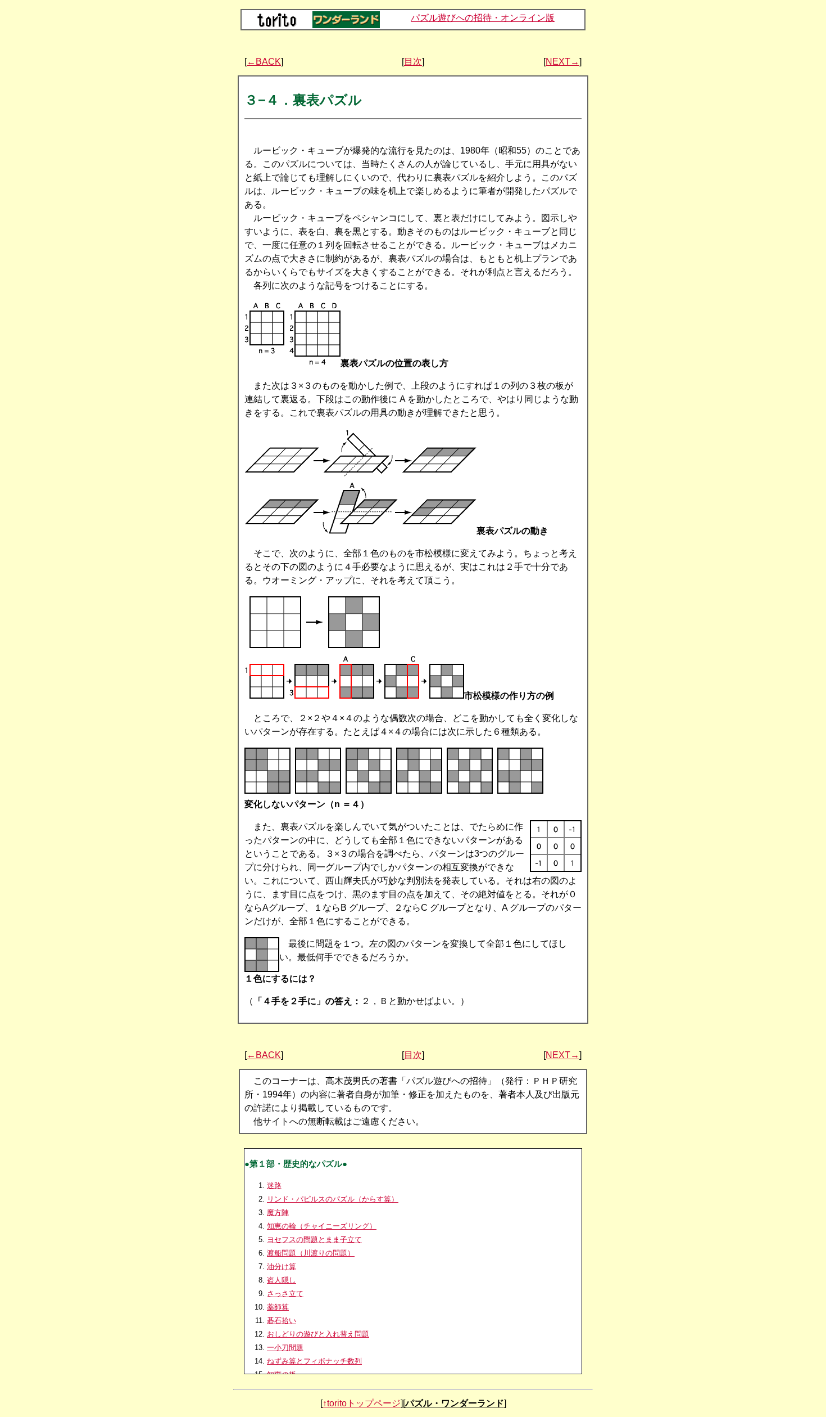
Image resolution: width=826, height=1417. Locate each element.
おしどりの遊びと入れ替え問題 (318, 1334)
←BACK (264, 61)
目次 (413, 61)
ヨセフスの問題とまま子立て (314, 1239)
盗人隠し (281, 1280)
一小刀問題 (285, 1347)
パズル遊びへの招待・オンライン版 (483, 18)
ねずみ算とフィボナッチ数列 (314, 1361)
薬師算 (278, 1307)
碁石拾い (281, 1320)
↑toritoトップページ (362, 1403)
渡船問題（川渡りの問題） (311, 1253)
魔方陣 (278, 1212)
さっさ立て (285, 1293)
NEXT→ (562, 61)
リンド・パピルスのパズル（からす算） (332, 1199)
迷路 (274, 1185)
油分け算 (281, 1266)
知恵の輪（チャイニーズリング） (321, 1226)
